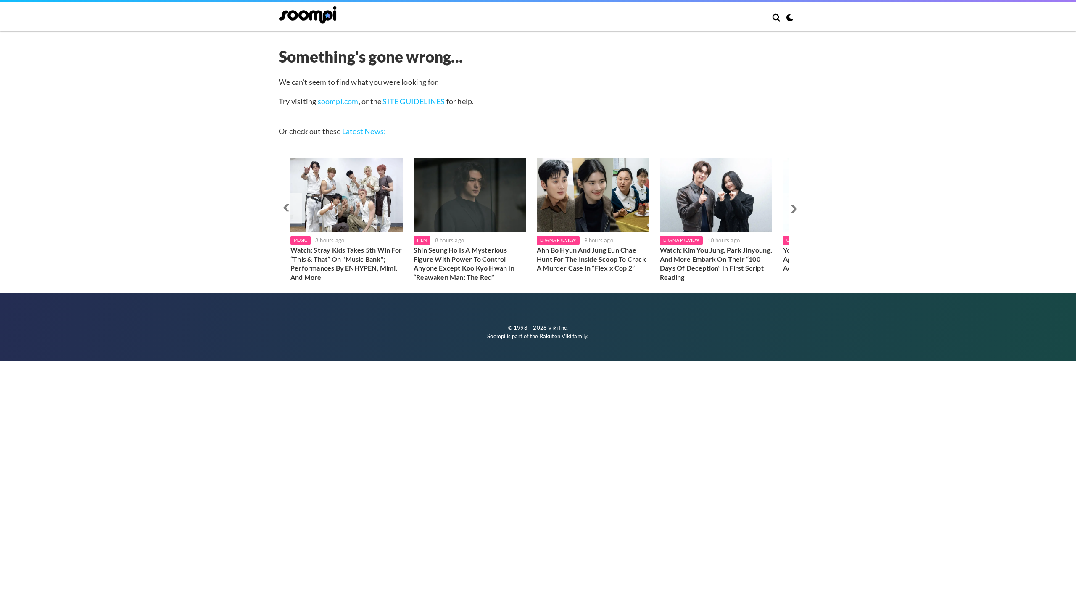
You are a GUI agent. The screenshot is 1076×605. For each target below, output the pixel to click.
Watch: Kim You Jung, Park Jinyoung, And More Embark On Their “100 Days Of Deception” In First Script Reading (716, 263)
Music (300, 239)
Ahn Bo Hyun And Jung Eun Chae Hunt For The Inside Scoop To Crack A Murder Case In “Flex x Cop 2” (591, 259)
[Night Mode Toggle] (789, 18)
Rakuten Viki (555, 336)
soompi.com (338, 101)
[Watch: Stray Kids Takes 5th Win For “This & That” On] (346, 195)
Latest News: (364, 131)
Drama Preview (558, 239)
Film (422, 239)
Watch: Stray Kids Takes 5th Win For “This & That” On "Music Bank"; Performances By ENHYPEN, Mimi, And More (346, 263)
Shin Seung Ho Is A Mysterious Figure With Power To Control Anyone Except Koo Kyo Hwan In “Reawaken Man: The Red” (464, 263)
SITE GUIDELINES (413, 101)
